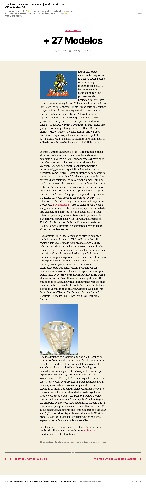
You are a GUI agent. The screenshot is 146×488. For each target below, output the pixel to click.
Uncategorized (73, 30)
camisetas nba (90, 430)
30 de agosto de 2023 (81, 50)
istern (63, 50)
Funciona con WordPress (89, 481)
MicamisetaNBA (62, 204)
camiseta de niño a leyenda (54, 442)
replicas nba (101, 442)
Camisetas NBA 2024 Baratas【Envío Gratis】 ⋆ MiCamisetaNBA (34, 6)
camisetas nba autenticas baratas (81, 442)
